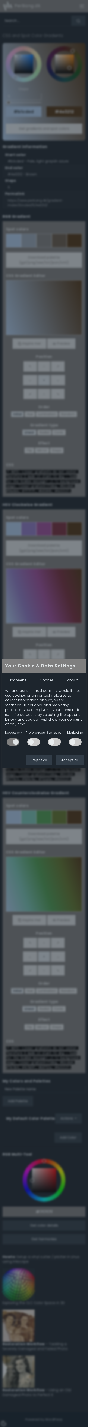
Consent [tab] (18, 680)
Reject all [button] (39, 760)
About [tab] (72, 680)
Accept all (69, 760)
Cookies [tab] (47, 680)
